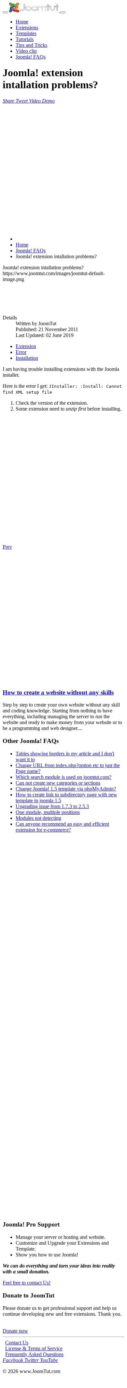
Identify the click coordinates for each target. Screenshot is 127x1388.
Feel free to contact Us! (26, 1282)
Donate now (15, 1331)
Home (22, 21)
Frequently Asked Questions (34, 1354)
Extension (26, 346)
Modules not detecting (38, 818)
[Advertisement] (63, 167)
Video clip (26, 51)
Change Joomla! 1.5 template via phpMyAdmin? (66, 789)
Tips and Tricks (31, 45)
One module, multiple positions (48, 812)
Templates (26, 33)
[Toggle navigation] (5, 12)
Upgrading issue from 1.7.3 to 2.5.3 (52, 806)
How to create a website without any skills (58, 692)
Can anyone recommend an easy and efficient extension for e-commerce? (62, 827)
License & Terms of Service (34, 1348)
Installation (27, 358)
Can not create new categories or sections (58, 783)
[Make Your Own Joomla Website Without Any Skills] (6, 679)
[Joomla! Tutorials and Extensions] (34, 10)
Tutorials (25, 39)
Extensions (27, 27)
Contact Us (16, 1342)
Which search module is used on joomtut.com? (63, 777)
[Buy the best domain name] (63, 1085)
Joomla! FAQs (31, 57)
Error (21, 352)
